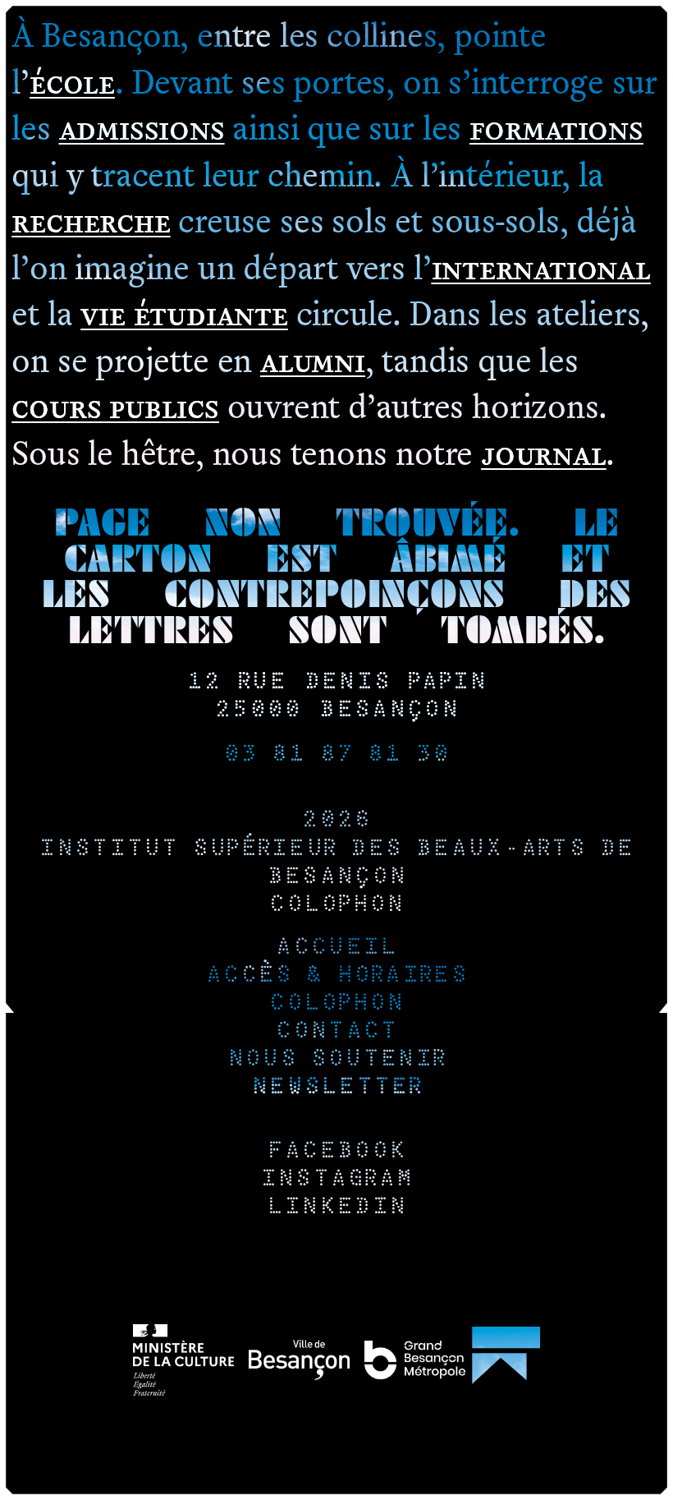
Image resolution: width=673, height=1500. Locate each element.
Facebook (336, 1152)
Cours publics (114, 405)
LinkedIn (336, 1208)
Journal (543, 452)
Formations (556, 127)
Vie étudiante (183, 312)
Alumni (312, 359)
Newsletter (336, 1088)
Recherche (90, 219)
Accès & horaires (336, 976)
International (541, 266)
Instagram (337, 1180)
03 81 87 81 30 (337, 755)
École (72, 81)
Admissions (142, 127)
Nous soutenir (336, 1060)
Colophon (336, 906)
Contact (336, 1032)
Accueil (336, 948)
